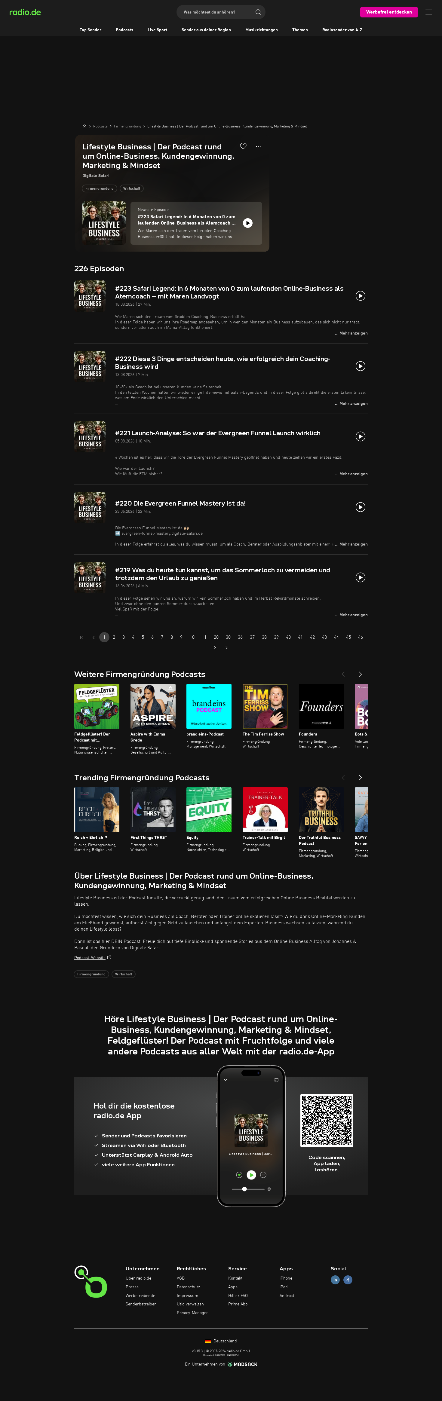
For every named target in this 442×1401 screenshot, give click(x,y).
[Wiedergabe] (248, 223)
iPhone (286, 1278)
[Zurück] (343, 672)
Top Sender (90, 30)
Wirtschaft (131, 189)
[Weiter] (360, 672)
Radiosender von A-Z (342, 30)
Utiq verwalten (190, 1304)
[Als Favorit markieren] (243, 146)
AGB (181, 1278)
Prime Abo (237, 1304)
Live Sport (157, 30)
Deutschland (224, 1341)
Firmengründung (99, 189)
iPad (284, 1287)
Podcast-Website (90, 958)
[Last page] (227, 648)
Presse (132, 1287)
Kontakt (235, 1278)
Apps (233, 1287)
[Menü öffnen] (428, 12)
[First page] (81, 637)
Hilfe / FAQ (238, 1296)
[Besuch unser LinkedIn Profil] (335, 1280)
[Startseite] (84, 126)
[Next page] (215, 648)
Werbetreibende (140, 1296)
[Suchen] (258, 12)
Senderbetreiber (141, 1304)
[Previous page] (93, 637)
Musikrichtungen (261, 30)
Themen (300, 30)
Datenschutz (188, 1287)
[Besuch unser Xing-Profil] (347, 1280)
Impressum (187, 1296)
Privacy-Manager (192, 1313)
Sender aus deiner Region (206, 30)
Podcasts (124, 30)
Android (287, 1296)
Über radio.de (138, 1278)
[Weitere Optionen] (258, 146)
